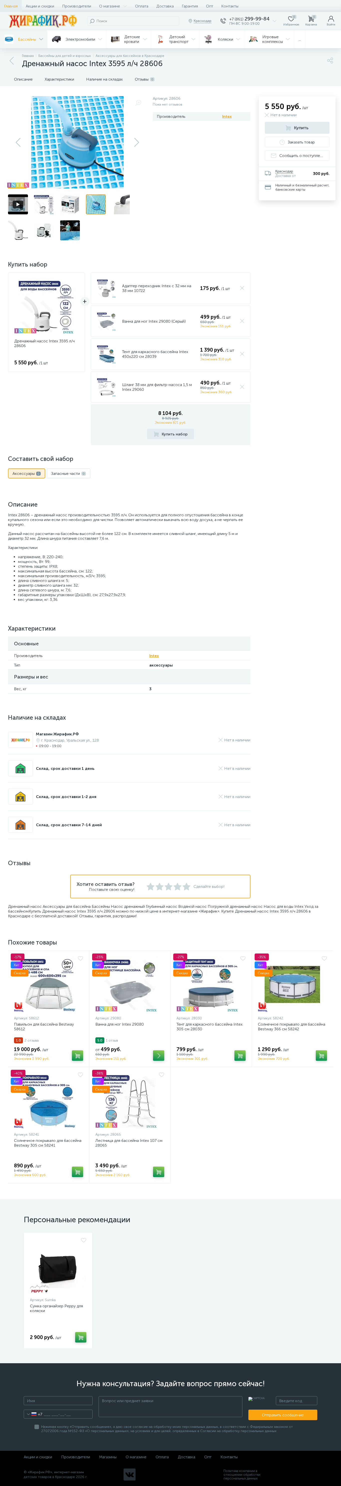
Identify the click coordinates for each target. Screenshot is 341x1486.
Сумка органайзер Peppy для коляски (56, 1308)
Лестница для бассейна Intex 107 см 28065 (129, 1143)
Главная (11, 6)
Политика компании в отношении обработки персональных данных (241, 1474)
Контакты (229, 6)
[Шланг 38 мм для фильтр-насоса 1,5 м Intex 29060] (106, 387)
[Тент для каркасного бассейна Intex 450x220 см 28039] (106, 354)
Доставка (165, 6)
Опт (209, 6)
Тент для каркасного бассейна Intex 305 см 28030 (209, 1026)
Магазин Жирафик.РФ (57, 734)
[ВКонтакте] (130, 1475)
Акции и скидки (40, 6)
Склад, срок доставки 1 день (65, 768)
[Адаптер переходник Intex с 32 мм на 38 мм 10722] (106, 288)
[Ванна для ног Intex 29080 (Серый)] (106, 321)
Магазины (108, 1457)
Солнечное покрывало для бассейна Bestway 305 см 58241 (47, 1143)
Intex (227, 116)
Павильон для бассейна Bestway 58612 (44, 1026)
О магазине (109, 6)
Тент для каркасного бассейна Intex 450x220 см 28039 (155, 354)
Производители (76, 6)
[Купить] (77, 1055)
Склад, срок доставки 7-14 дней (69, 824)
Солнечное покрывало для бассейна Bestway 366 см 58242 (291, 1026)
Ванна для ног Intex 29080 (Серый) (154, 321)
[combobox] (33, 1414)
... (300, 39)
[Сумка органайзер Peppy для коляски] (58, 1266)
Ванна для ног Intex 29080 (119, 1024)
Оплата (141, 6)
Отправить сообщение (283, 1415)
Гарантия (190, 6)
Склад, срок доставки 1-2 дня (66, 796)
